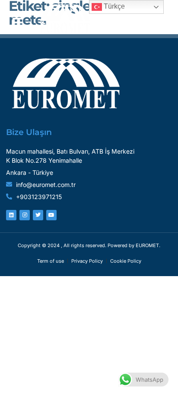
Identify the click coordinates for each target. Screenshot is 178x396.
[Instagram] (24, 215)
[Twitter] (38, 215)
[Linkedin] (11, 215)
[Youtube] (51, 215)
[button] (18, 19)
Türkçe (113, 6)
